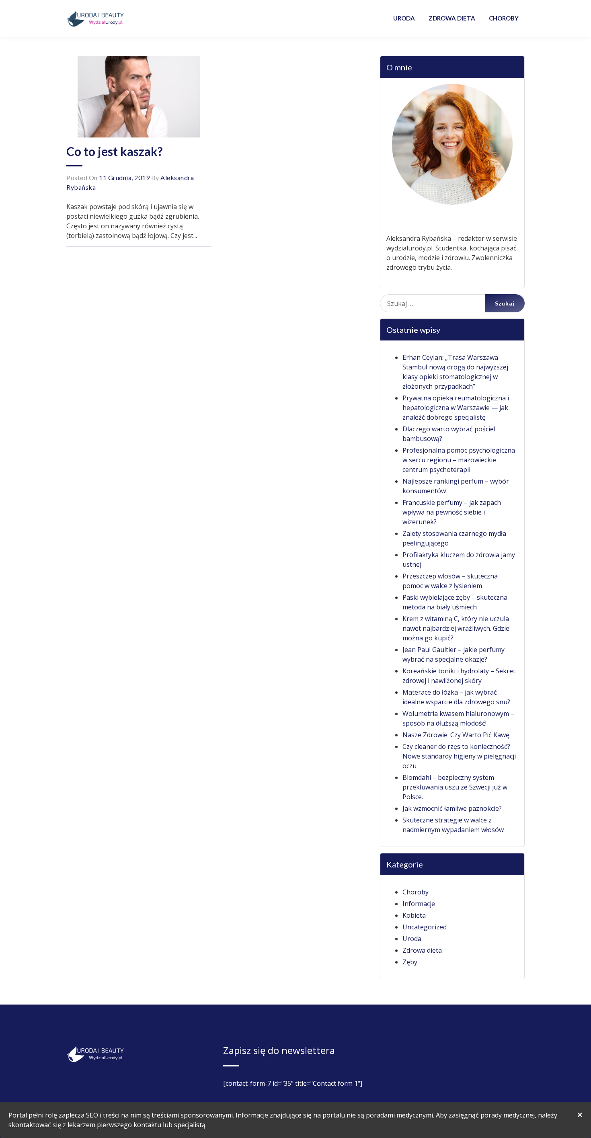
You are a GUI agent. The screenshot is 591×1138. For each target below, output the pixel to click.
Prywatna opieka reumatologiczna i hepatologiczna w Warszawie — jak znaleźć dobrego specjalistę (455, 408)
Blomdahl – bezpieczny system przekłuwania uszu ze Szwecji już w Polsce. (454, 787)
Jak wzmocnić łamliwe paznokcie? (452, 808)
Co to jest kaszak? (114, 151)
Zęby (409, 962)
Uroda (411, 938)
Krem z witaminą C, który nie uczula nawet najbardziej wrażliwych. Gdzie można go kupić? (455, 628)
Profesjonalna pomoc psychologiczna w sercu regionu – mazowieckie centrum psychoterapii (458, 460)
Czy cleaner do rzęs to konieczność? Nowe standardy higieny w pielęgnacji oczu (459, 756)
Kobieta (414, 915)
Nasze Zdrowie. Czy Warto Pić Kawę (455, 734)
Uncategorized (424, 927)
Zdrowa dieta (422, 950)
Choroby (415, 892)
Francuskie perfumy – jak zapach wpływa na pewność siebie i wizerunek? (451, 512)
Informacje (418, 903)
